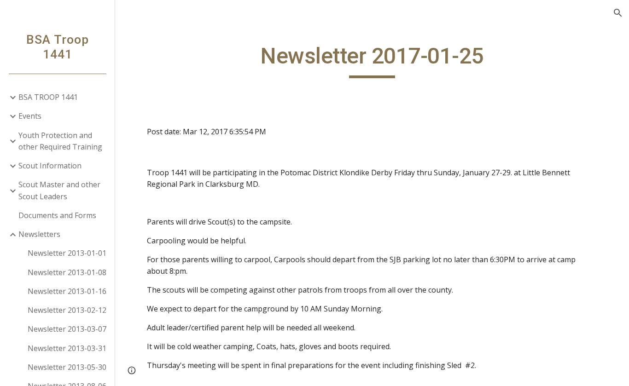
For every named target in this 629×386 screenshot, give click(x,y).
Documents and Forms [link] (57, 215)
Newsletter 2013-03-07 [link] (67, 329)
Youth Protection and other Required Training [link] (60, 141)
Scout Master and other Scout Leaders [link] (59, 190)
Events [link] (29, 116)
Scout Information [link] (50, 166)
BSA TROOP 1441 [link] (48, 97)
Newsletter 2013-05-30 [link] (67, 367)
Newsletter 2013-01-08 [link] (67, 272)
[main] (372, 60)
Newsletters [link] (39, 234)
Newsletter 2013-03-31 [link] (67, 348)
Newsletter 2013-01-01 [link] (67, 253)
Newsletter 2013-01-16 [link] (67, 291)
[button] (618, 13)
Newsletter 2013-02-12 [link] (67, 310)
